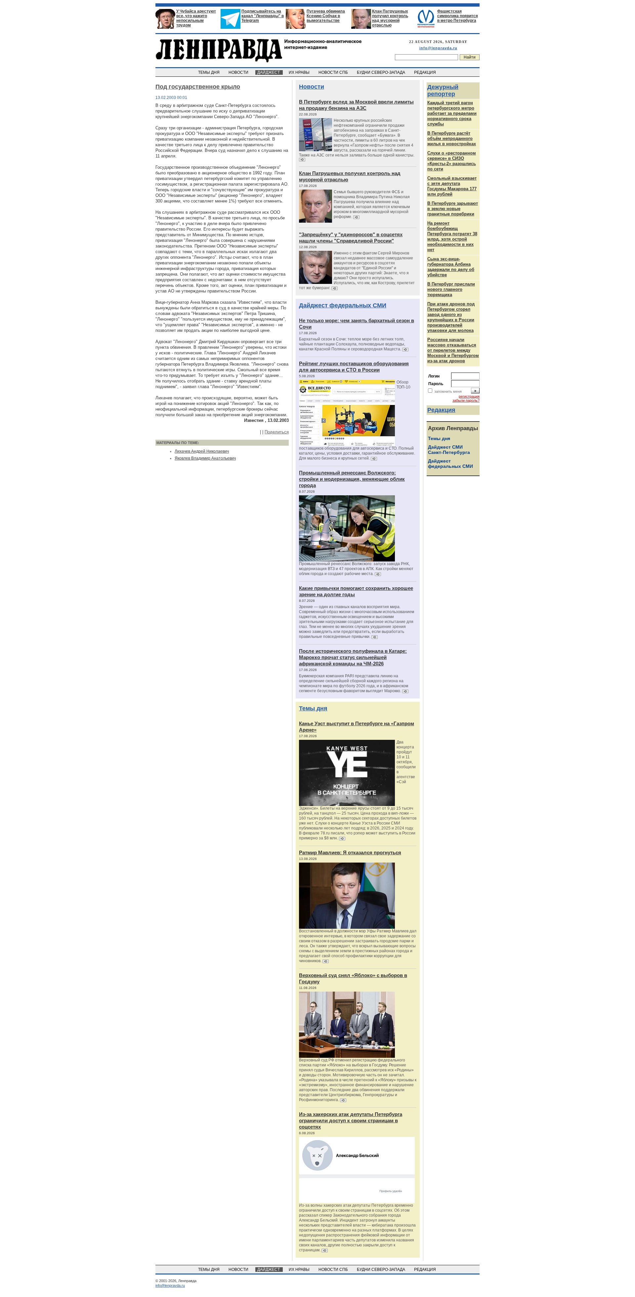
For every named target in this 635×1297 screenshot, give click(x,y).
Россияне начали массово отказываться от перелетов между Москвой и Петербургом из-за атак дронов (453, 350)
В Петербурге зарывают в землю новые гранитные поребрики (452, 208)
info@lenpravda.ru (438, 48)
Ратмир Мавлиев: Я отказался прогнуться (350, 852)
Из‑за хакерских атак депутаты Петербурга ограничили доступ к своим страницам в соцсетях (350, 1120)
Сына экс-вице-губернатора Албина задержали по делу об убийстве (450, 266)
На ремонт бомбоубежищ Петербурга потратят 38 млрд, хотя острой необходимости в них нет (452, 236)
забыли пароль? (466, 400)
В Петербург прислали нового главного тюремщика (451, 289)
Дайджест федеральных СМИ (342, 305)
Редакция (441, 410)
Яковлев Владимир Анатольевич (205, 458)
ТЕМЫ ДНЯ (209, 72)
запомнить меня (448, 391)
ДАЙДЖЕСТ (269, 72)
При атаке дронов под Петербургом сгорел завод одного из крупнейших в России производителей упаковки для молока (451, 317)
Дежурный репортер (442, 90)
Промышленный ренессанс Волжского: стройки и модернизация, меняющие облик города (352, 479)
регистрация (469, 396)
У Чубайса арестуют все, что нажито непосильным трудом (196, 18)
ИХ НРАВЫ (300, 72)
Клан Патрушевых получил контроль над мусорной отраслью (390, 18)
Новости (311, 86)
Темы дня (313, 708)
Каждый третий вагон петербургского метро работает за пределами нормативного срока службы (452, 113)
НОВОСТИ (239, 72)
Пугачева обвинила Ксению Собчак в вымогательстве (326, 16)
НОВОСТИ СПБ (334, 72)
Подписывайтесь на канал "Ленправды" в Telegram (262, 16)
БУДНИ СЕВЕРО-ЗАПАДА (381, 72)
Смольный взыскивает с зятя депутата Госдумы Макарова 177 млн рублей (452, 186)
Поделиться (277, 431)
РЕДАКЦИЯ (425, 72)
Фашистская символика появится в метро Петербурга (457, 16)
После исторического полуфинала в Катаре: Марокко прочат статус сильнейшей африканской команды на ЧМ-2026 (353, 657)
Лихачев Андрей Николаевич (202, 451)
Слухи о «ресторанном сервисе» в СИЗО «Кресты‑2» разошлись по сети (451, 161)
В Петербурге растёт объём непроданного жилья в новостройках (451, 138)
